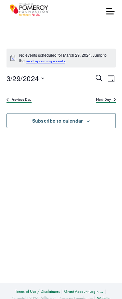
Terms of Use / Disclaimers (37, 291)
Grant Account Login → (84, 291)
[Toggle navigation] (110, 11)
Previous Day (21, 99)
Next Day (103, 99)
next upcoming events (45, 61)
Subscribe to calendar (57, 120)
